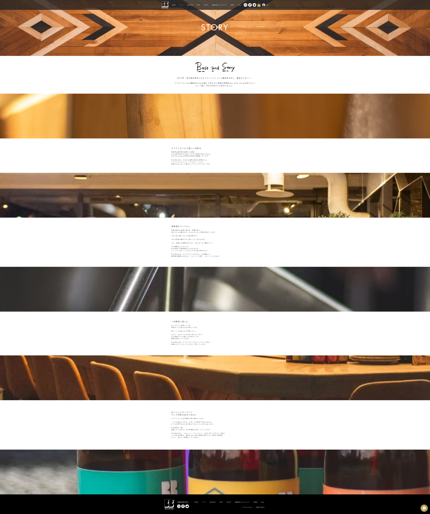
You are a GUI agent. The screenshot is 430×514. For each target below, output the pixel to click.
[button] (259, 5)
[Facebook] (250, 5)
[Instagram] (245, 5)
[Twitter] (254, 5)
